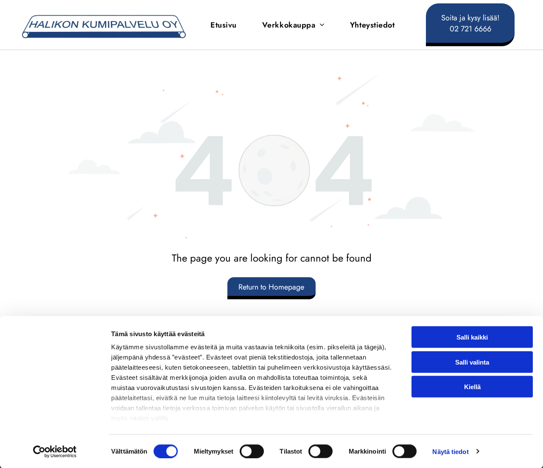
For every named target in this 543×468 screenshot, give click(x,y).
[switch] (252, 451)
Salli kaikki (472, 337)
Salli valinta (472, 361)
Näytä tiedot (450, 451)
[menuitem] (223, 25)
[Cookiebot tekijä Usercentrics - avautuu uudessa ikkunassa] (55, 451)
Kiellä (472, 386)
